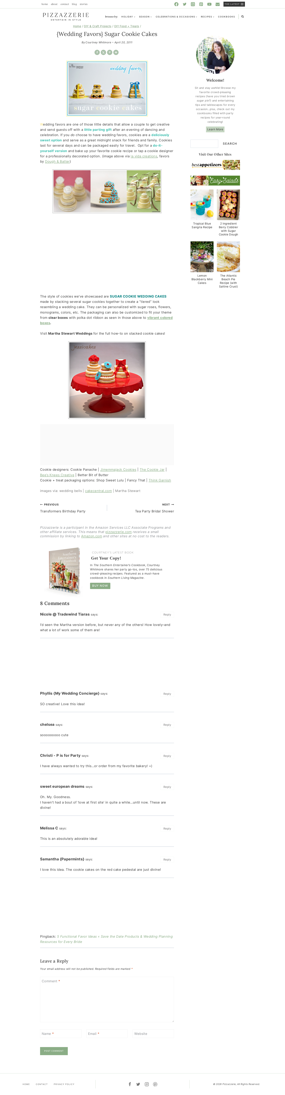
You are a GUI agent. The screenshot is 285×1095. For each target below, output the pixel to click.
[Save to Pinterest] (109, 52)
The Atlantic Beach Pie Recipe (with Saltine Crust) (228, 281)
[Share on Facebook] (97, 52)
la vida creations (144, 156)
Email (93, 1034)
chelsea (47, 724)
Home (45, 4)
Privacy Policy (64, 1084)
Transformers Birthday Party (63, 508)
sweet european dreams (62, 786)
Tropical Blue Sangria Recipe (202, 225)
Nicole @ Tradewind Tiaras (65, 614)
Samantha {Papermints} (62, 859)
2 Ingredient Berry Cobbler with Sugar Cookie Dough (228, 229)
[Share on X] (103, 52)
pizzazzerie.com (118, 532)
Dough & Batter (57, 161)
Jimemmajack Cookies (118, 470)
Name (48, 1034)
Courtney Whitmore (98, 42)
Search (230, 143)
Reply (167, 614)
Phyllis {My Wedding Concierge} (69, 693)
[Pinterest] (201, 4)
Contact (65, 4)
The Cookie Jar (152, 470)
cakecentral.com (98, 491)
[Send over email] (116, 52)
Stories (84, 4)
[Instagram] (193, 4)
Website (140, 1034)
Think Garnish (160, 480)
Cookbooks (226, 16)
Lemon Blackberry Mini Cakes (202, 279)
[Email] (218, 4)
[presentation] (202, 204)
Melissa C (49, 828)
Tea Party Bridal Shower (154, 508)
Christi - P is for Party (60, 755)
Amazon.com (91, 536)
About (54, 4)
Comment (51, 981)
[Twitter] (185, 4)
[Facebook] (176, 4)
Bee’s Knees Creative (57, 475)
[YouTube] (209, 4)
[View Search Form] (242, 16)
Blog (74, 4)
